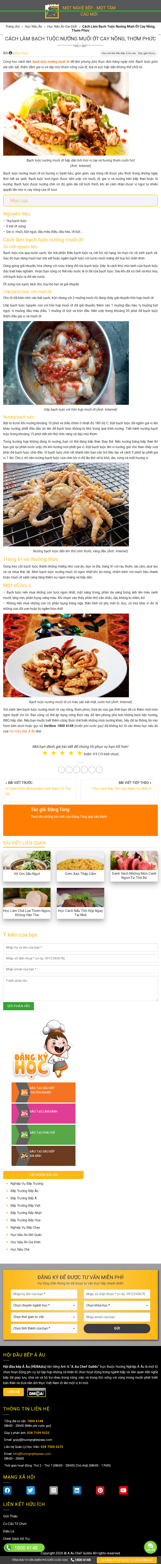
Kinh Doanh (60, 811)
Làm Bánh (81, 794)
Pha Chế (104, 794)
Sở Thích (105, 811)
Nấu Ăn (58, 794)
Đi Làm (83, 811)
